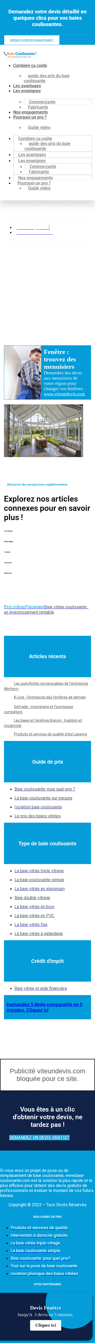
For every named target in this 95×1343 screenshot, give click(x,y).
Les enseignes (27, 90)
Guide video (39, 127)
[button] (47, 535)
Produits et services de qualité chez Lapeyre (50, 734)
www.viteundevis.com (64, 393)
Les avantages (27, 85)
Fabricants (38, 107)
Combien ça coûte (30, 65)
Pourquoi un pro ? (30, 117)
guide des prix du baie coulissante (47, 78)
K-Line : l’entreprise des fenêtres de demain (50, 697)
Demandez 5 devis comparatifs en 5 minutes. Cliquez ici (44, 1007)
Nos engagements (30, 112)
